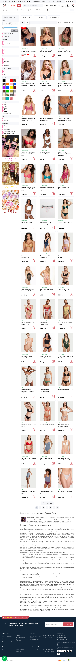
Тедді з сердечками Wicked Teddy (45, 323)
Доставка (18, 1)
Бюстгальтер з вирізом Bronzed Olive (28, 256)
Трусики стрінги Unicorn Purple (65, 256)
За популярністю (67, 22)
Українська (68, 1)
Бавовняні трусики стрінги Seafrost (45, 390)
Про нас (59, 1)
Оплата (25, 1)
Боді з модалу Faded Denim (46, 458)
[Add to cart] (34, 55)
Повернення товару (48, 651)
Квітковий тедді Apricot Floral (46, 289)
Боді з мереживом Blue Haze (28, 492)
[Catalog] (19, 5)
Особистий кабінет (35, 650)
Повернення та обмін (8, 642)
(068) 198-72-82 (63, 639)
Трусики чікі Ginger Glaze (47, 424)
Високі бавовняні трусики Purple (26, 223)
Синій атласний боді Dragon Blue (46, 256)
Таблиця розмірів (35, 1)
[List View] (23, 22)
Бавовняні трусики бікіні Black (28, 425)
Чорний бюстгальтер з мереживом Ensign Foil (28, 84)
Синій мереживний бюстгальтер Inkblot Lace (28, 50)
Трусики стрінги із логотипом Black (63, 289)
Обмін (44, 1)
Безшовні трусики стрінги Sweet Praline (27, 356)
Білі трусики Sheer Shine (65, 491)
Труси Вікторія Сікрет (49, 635)
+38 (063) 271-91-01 (51, 5)
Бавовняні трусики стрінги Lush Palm (63, 425)
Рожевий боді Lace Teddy (63, 187)
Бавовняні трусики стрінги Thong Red (45, 223)
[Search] (41, 5)
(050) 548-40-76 (63, 637)
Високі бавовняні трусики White (45, 152)
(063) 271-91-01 (62, 635)
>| (57, 507)
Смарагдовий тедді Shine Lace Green (65, 356)
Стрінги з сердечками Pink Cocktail (27, 323)
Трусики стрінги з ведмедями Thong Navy (65, 119)
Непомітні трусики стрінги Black (45, 356)
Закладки (32, 652)
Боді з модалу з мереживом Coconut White (27, 391)
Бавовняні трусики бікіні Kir (47, 492)
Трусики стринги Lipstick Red (28, 458)
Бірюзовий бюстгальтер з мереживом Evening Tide (65, 85)
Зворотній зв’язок (48, 649)
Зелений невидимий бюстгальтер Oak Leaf (64, 50)
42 (58, 22)
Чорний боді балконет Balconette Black (28, 289)
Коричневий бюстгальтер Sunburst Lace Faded (64, 153)
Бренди (4, 650)
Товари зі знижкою (21, 649)
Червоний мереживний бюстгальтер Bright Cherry (28, 153)
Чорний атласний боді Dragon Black (46, 119)
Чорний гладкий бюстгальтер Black (45, 84)
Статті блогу (51, 1)
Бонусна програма (7, 1)
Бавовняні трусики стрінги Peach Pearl (64, 458)
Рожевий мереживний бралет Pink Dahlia (28, 119)
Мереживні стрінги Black (65, 389)
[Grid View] (27, 22)
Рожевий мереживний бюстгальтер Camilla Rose (28, 188)
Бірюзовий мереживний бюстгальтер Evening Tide (47, 188)
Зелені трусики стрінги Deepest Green (65, 223)
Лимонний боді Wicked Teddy (65, 323)
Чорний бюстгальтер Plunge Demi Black (46, 50)
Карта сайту (19, 651)
